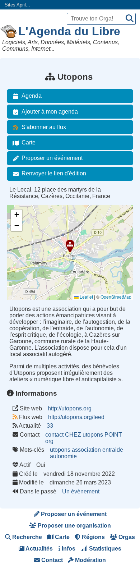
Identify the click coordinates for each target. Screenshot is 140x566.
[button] (70, 246)
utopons (60, 450)
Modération (90, 560)
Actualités (38, 549)
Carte (29, 142)
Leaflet (86, 297)
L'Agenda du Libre (69, 31)
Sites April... (17, 5)
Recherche (26, 537)
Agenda (32, 96)
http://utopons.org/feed (76, 417)
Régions (92, 537)
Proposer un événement (52, 158)
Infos (67, 549)
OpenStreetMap (116, 297)
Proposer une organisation (73, 526)
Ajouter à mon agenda (50, 112)
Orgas (126, 537)
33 (50, 426)
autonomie (63, 456)
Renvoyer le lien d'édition (54, 173)
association (86, 450)
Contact (51, 560)
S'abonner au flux (44, 127)
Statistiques (104, 549)
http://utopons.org (70, 408)
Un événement (80, 491)
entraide (112, 450)
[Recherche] (130, 19)
